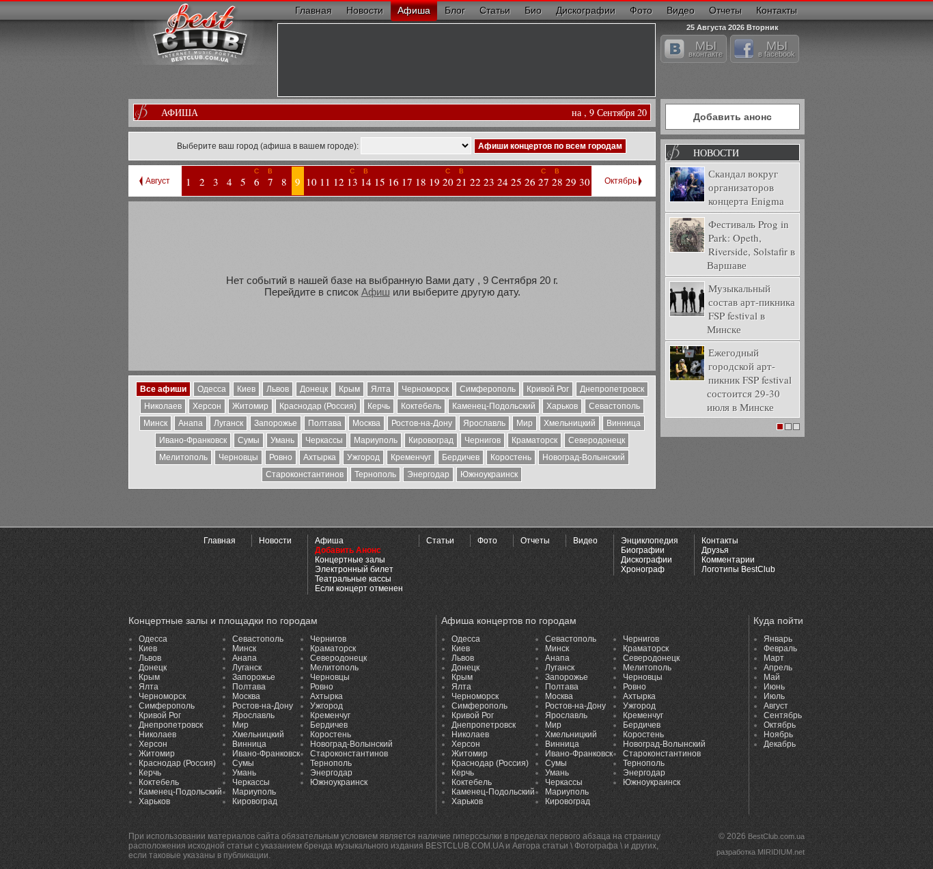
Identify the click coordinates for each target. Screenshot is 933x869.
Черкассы (324, 440)
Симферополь (488, 389)
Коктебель (421, 406)
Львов (277, 389)
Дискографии (585, 10)
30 (584, 181)
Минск (155, 423)
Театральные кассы (353, 579)
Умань (282, 440)
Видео (681, 10)
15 (379, 181)
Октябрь (620, 181)
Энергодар (428, 474)
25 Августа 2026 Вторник (732, 25)
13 (352, 181)
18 (420, 181)
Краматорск (534, 440)
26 (530, 181)
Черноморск (425, 389)
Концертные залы (350, 560)
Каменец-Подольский (493, 406)
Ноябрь (778, 734)
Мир (524, 423)
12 (338, 181)
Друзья (715, 550)
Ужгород (363, 457)
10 (311, 181)
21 (461, 181)
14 (366, 181)
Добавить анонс (732, 116)
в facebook (776, 48)
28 (557, 181)
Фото (641, 10)
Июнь (774, 687)
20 (448, 181)
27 (543, 181)
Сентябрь (783, 715)
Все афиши (163, 389)
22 (475, 181)
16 (393, 181)
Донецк (314, 389)
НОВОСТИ (716, 152)
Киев (246, 389)
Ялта (381, 389)
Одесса (211, 389)
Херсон (207, 406)
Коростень (510, 457)
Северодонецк (596, 440)
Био (533, 10)
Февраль (780, 648)
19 (434, 181)
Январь (778, 639)
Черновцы (238, 457)
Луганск (228, 423)
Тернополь (375, 474)
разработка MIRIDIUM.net (760, 852)
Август (157, 181)
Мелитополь (183, 457)
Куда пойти (778, 620)
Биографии (643, 550)
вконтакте (705, 48)
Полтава (325, 423)
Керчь (378, 406)
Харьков (562, 406)
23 (489, 181)
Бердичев (460, 457)
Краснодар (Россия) (318, 406)
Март (774, 658)
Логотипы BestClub (738, 569)
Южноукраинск (489, 474)
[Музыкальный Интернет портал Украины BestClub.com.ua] (200, 32)
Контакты (776, 10)
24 (502, 181)
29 (571, 181)
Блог (455, 10)
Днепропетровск (612, 389)
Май (772, 677)
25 (516, 181)
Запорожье (275, 423)
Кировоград (431, 440)
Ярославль (484, 423)
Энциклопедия (649, 540)
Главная (313, 10)
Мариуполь (376, 440)
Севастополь (614, 406)
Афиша (414, 10)
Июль (774, 696)
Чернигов (482, 440)
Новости (364, 10)
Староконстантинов (305, 474)
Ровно (280, 457)
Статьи (494, 10)
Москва (366, 423)
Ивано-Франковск (193, 440)
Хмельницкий (570, 423)
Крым (349, 389)
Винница (624, 423)
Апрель (778, 667)
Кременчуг (411, 457)
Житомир (250, 406)
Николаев (163, 406)
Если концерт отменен (359, 588)
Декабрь (780, 744)
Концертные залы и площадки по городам (223, 620)
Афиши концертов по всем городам (550, 146)
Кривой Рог (548, 389)
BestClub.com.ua (776, 836)
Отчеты (725, 10)
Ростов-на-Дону (421, 423)
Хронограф (643, 569)
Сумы (249, 440)
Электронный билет (354, 569)
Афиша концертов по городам (508, 620)
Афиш (375, 292)
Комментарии (728, 560)
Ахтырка (319, 457)
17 (407, 181)
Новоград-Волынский (583, 457)
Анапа (190, 423)
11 (325, 181)
